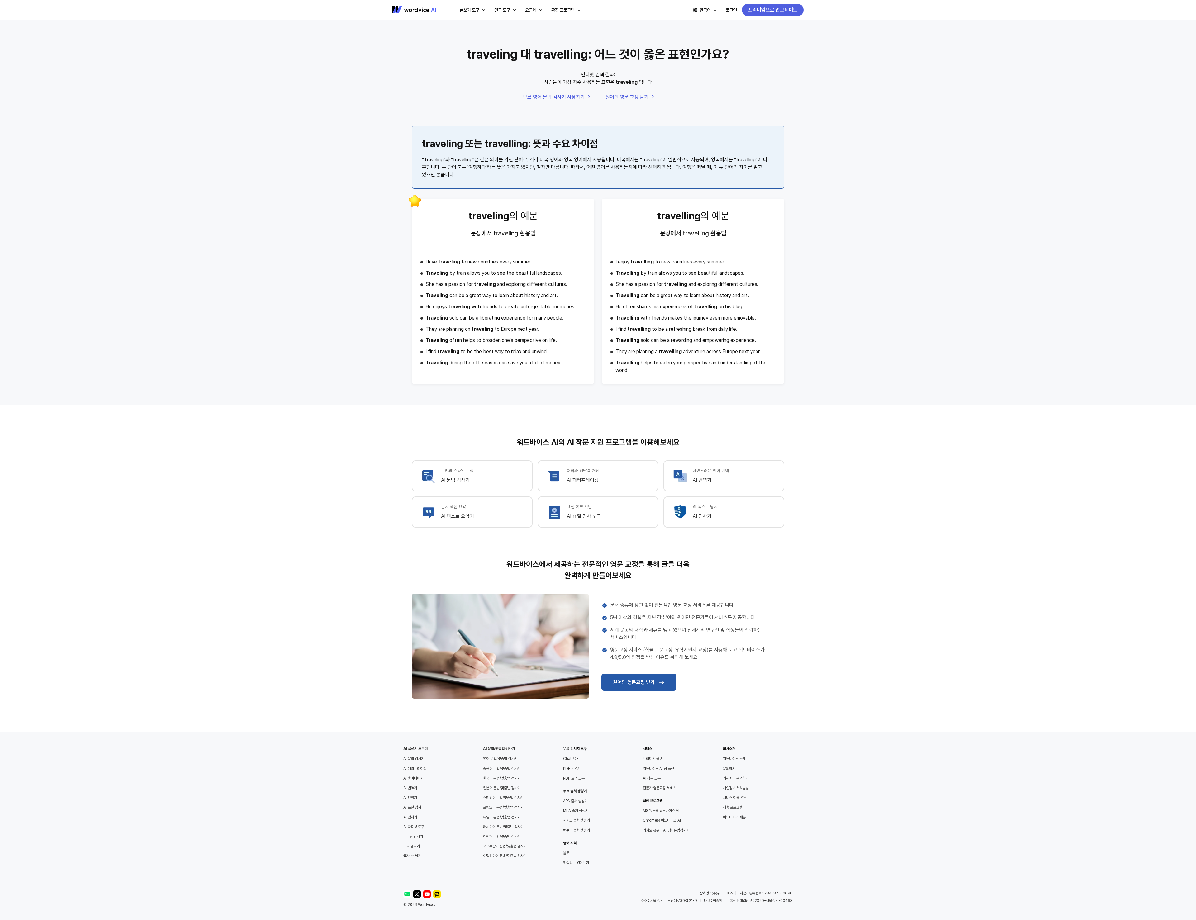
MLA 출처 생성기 (575, 811)
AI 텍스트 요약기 (457, 516)
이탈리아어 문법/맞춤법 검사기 (505, 856)
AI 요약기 (410, 797)
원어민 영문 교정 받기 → (629, 97)
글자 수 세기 (412, 856)
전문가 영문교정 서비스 (659, 788)
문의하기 (729, 768)
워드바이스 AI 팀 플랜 (658, 768)
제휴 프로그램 (733, 807)
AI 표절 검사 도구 (584, 516)
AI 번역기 (702, 480)
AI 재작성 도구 (413, 827)
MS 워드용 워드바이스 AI (661, 811)
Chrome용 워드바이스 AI (662, 820)
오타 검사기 (411, 846)
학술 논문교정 (658, 650)
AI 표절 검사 (412, 807)
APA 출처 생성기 (575, 801)
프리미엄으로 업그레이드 (772, 10)
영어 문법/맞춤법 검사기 (500, 758)
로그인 (731, 10)
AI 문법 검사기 (455, 480)
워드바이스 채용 (734, 817)
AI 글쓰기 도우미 (415, 749)
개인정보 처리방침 (736, 788)
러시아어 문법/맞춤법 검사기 (503, 827)
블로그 (567, 853)
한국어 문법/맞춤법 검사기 (501, 778)
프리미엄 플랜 (652, 758)
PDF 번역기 (572, 768)
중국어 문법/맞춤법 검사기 (501, 768)
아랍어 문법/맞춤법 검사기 (501, 836)
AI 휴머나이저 (413, 778)
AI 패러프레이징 (583, 480)
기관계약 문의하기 (736, 778)
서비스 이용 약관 (735, 797)
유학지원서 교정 (691, 650)
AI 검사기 (702, 516)
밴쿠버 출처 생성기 (576, 830)
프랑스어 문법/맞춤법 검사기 (503, 807)
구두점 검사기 (413, 836)
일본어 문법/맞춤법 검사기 (501, 788)
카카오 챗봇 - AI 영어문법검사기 (666, 830)
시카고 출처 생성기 (576, 820)
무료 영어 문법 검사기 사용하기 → (557, 97)
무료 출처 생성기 (575, 791)
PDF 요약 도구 (574, 778)
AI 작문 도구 (652, 778)
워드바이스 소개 (734, 758)
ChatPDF (571, 758)
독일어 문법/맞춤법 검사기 (501, 817)
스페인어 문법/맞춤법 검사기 (503, 797)
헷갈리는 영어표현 (576, 863)
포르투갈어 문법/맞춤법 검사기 (505, 846)
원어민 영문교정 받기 (634, 682)
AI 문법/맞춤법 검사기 (499, 749)
